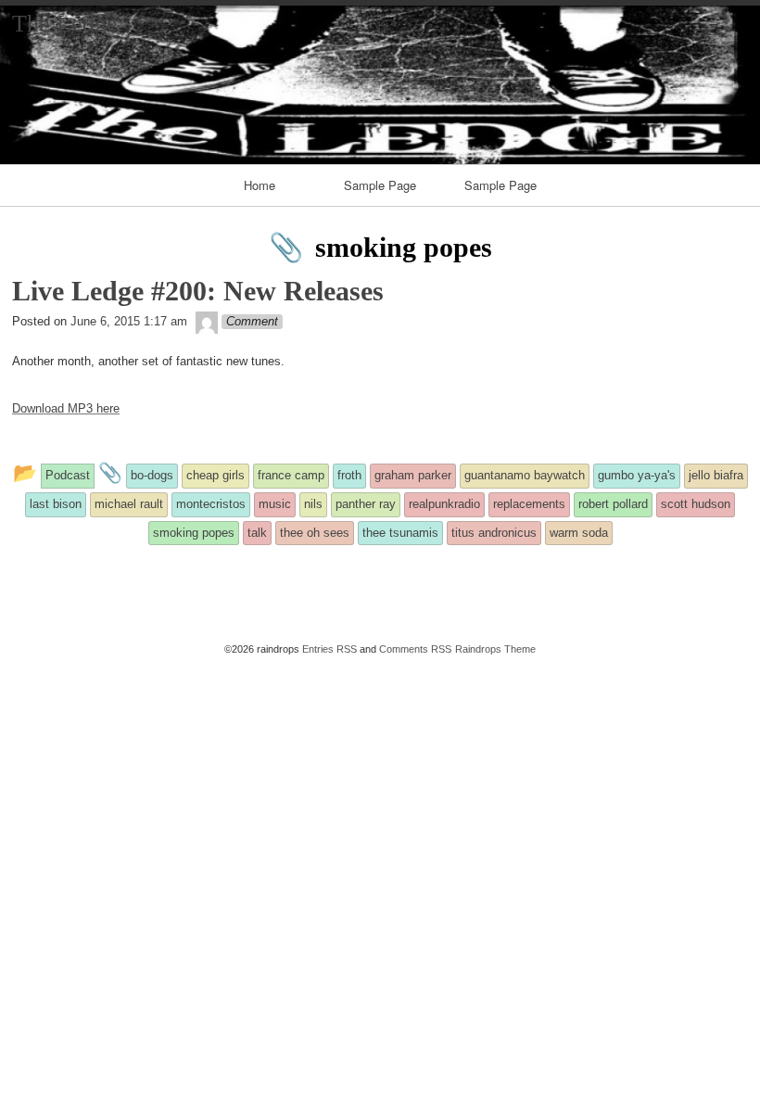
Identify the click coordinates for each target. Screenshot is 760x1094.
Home (259, 185)
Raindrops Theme (495, 649)
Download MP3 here (66, 408)
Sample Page (380, 185)
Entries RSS (329, 649)
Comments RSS (415, 649)
